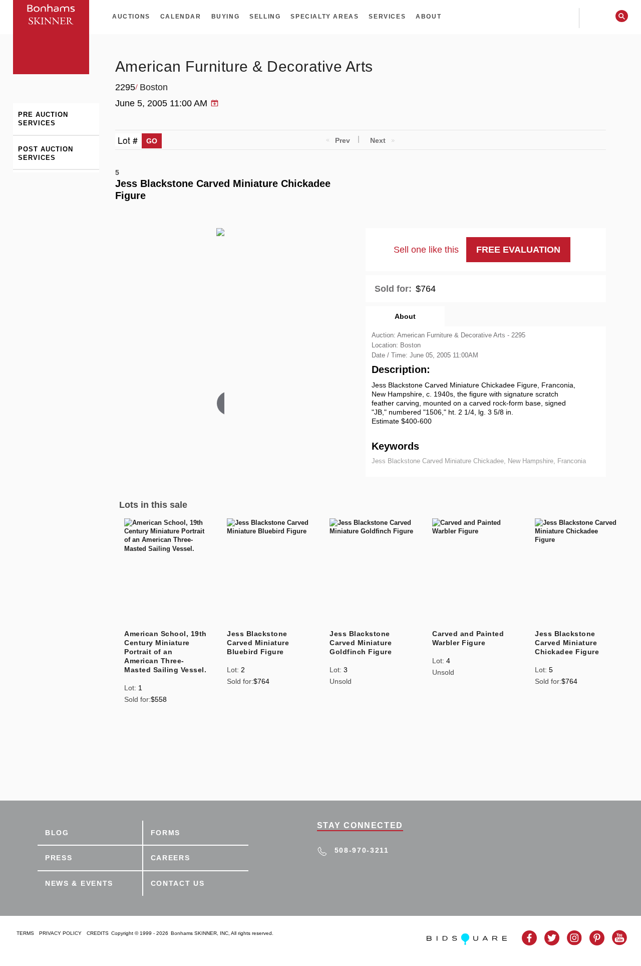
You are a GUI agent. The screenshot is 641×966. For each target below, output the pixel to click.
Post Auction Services (45, 153)
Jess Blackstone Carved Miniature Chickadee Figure (567, 643)
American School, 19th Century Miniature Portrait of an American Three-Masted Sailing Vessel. (165, 652)
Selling (264, 16)
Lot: (130, 688)
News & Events (79, 883)
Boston (154, 87)
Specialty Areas (324, 16)
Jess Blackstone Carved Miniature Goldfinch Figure (361, 643)
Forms (166, 833)
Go (151, 141)
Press (59, 858)
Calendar (180, 16)
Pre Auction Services (43, 119)
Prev (342, 140)
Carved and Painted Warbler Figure (468, 638)
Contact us (178, 883)
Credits (98, 933)
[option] (166, 612)
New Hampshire (530, 461)
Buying (225, 16)
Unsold (341, 681)
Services (387, 16)
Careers (170, 858)
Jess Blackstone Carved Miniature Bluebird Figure (258, 643)
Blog (57, 833)
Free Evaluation (518, 250)
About (428, 16)
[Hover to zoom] (220, 323)
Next (378, 140)
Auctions (131, 16)
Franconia (571, 461)
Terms (25, 933)
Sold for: (393, 288)
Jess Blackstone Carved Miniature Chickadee (438, 461)
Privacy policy (60, 933)
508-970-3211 (362, 850)
